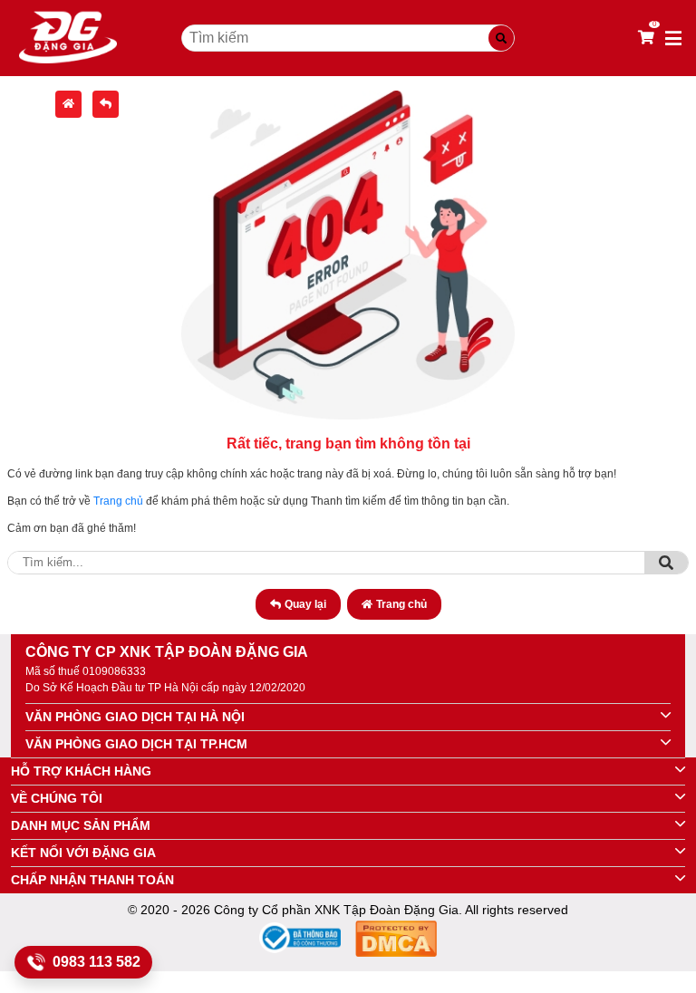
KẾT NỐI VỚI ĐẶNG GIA (83, 852)
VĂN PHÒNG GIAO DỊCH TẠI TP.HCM (136, 744)
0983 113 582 (96, 961)
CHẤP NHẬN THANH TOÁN (92, 879)
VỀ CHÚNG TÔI (56, 798)
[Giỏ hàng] (646, 38)
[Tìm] (666, 563)
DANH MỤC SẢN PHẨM (80, 825)
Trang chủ (118, 501)
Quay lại (305, 604)
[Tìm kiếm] (501, 38)
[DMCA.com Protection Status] (396, 942)
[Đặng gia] (68, 38)
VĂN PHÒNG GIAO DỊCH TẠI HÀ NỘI (135, 716)
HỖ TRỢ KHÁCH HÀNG (81, 771)
